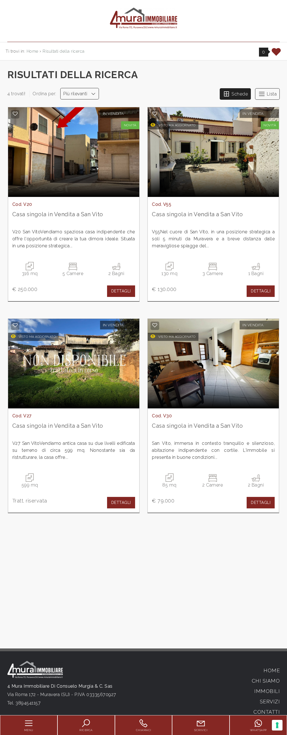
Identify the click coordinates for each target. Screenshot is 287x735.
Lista (271, 94)
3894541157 (28, 703)
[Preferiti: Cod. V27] (15, 325)
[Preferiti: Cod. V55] (155, 114)
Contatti (266, 712)
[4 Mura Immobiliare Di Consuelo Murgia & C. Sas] (143, 17)
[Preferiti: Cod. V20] (15, 114)
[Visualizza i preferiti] (276, 54)
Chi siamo (266, 681)
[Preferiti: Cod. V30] (155, 325)
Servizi (270, 701)
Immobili (267, 691)
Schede (239, 94)
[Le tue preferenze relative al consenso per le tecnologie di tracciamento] (277, 725)
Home (271, 670)
